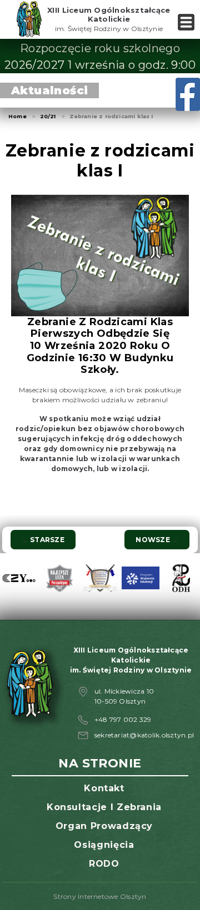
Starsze (43, 539)
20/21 (48, 116)
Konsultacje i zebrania (104, 807)
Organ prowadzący (104, 826)
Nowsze (157, 539)
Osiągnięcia (104, 845)
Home (17, 116)
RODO (104, 863)
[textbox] (100, 444)
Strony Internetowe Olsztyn (99, 896)
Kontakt (104, 788)
